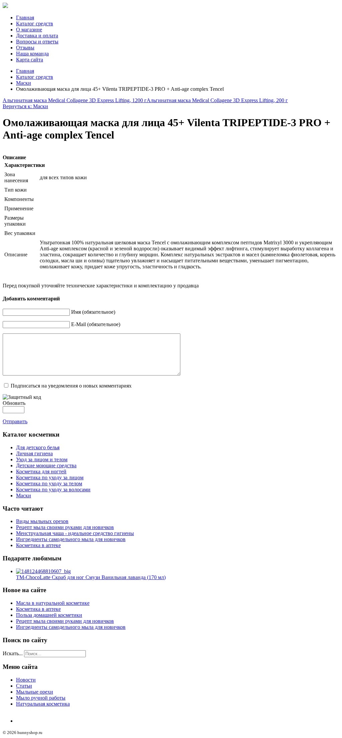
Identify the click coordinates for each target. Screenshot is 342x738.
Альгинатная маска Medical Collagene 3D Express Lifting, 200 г (217, 100)
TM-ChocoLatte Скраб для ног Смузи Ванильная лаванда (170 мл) (91, 577)
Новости (26, 680)
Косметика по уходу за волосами (53, 489)
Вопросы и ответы (37, 41)
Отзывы (25, 47)
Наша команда (32, 53)
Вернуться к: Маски (25, 106)
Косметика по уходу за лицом (49, 477)
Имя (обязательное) (93, 312)
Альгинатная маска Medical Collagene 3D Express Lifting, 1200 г (75, 100)
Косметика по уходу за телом (49, 483)
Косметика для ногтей (41, 471)
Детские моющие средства (46, 465)
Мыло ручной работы (40, 698)
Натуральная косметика (43, 704)
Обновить (14, 403)
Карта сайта (29, 59)
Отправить (15, 421)
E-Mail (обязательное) (95, 324)
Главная (25, 17)
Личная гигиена (34, 453)
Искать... (13, 653)
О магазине (29, 29)
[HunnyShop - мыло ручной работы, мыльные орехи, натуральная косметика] (5, 6)
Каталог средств (34, 23)
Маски (23, 83)
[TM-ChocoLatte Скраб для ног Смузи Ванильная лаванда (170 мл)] (43, 571)
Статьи (24, 686)
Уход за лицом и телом (41, 459)
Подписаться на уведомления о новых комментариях (71, 386)
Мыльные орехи (34, 692)
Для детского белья (37, 447)
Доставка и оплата (37, 35)
